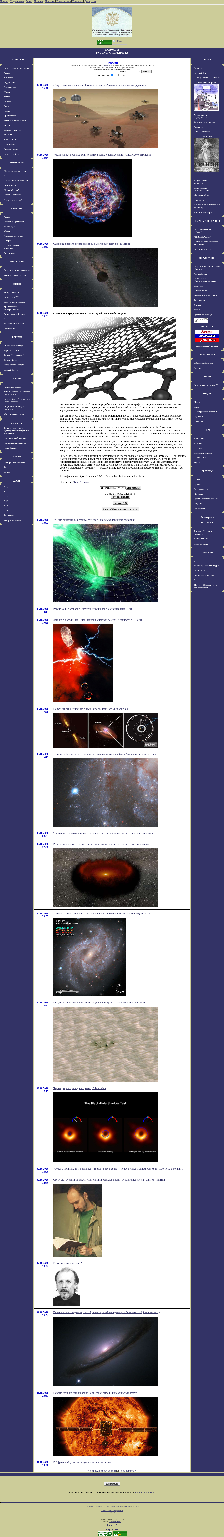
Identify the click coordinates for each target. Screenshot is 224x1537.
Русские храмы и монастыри (11, 246)
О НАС (207, 430)
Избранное (199, 503)
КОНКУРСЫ (16, 423)
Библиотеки (199, 508)
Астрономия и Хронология (16, 314)
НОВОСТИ (207, 552)
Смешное (198, 421)
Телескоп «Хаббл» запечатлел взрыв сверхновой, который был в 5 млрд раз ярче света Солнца (106, 754)
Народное (198, 416)
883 (101, 1470)
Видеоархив (9, 253)
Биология (198, 286)
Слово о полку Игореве (14, 302)
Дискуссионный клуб (13, 345)
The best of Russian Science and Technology (206, 586)
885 (110, 1470)
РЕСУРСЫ (207, 471)
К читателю (9, 77)
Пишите (38, 1)
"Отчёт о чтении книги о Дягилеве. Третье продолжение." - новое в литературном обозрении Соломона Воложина (118, 1168)
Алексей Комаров (115, 1522)
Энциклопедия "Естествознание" (202, 189)
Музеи (197, 402)
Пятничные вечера (12, 387)
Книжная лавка (11, 149)
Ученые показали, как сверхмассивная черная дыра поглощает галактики (94, 519)
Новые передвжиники (14, 221)
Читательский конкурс (15, 443)
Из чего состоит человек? (67, 1263)
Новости (50, 1)
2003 (6, 491)
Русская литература (203, 314)
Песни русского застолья (205, 411)
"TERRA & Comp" (202, 237)
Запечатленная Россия (14, 323)
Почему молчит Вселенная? (207, 77)
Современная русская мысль (17, 270)
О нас (29, 1)
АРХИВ (16, 481)
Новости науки (201, 570)
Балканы (7, 101)
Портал (4, 1)
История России (11, 292)
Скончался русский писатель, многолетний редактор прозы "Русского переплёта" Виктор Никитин (109, 1179)
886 (114, 1470)
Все (195, 561)
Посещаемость (201, 489)
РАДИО (207, 376)
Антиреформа (200, 274)
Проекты (198, 484)
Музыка (7, 231)
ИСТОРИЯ (17, 284)
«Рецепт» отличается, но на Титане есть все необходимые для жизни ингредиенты (99, 85)
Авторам (198, 443)
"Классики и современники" (16, 171)
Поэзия (7, 111)
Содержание (17, 1)
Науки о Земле (200, 290)
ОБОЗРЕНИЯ (17, 162)
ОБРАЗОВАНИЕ (207, 258)
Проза (6, 106)
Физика (197, 305)
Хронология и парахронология (11, 308)
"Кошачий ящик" (11, 190)
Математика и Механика (205, 295)
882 (97, 1470)
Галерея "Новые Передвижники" (112, 1511)
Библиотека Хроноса (203, 363)
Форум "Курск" (11, 360)
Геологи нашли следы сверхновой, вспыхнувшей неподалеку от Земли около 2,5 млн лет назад (106, 1312)
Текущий (8, 487)
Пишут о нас (200, 457)
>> (136, 1470)
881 (92, 1470)
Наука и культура (202, 131)
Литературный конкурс (15, 438)
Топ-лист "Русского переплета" (203, 532)
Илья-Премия (10, 448)
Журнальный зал (11, 154)
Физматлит (199, 200)
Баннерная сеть (201, 538)
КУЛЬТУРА (17, 208)
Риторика (8, 240)
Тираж (197, 463)
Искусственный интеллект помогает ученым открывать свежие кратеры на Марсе (99, 1002)
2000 (6, 505)
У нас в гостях (10, 139)
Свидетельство (108, 65)
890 (132, 1470)
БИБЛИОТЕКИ (207, 354)
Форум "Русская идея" (14, 355)
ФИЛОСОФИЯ (17, 261)
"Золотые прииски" (12, 194)
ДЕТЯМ (17, 456)
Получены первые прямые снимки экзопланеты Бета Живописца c (90, 708)
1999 (6, 510)
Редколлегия (199, 438)
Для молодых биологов (207, 346)
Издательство (10, 144)
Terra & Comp (81, 482)
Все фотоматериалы (13, 520)
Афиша (7, 73)
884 (105, 1470)
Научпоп (198, 368)
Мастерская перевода (14, 414)
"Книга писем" (10, 185)
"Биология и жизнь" (203, 249)
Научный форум (11, 350)
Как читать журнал (203, 453)
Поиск (197, 480)
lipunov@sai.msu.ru (144, 1492)
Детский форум (11, 370)
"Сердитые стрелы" (13, 200)
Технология (199, 300)
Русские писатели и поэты (206, 498)
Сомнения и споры (12, 130)
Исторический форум (14, 364)
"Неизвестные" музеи (13, 236)
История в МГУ (11, 297)
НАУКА (207, 60)
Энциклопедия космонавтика (200, 181)
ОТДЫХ (207, 393)
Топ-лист (77, 1)
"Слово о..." (9, 176)
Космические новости (204, 176)
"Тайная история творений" (16, 180)
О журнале (199, 448)
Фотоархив (9, 515)
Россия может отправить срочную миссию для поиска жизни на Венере (93, 608)
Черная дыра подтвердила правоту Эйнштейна (79, 1088)
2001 (6, 501)
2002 (6, 496)
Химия (197, 309)
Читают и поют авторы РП (206, 385)
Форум (7, 472)
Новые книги (10, 134)
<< (88, 1470)
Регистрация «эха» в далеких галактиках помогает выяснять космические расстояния (101, 844)
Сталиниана (9, 329)
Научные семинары (203, 212)
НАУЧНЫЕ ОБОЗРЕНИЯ (207, 221)
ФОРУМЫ (17, 337)
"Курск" (7, 92)
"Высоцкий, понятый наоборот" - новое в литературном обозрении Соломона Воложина (103, 833)
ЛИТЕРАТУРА (17, 60)
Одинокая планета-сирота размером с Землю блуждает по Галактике (91, 243)
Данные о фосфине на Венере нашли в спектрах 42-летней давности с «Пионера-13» (100, 619)
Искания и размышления (15, 120)
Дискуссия (90, 1)
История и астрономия (204, 122)
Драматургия (10, 115)
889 (128, 1470)
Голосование (63, 1)
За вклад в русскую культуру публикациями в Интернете (16, 431)
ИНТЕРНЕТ (207, 522)
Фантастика (9, 467)
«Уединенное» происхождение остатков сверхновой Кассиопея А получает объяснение (102, 154)
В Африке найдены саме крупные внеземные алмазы (83, 1462)
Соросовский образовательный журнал (205, 279)
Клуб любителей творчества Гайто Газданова (17, 400)
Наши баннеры (201, 544)
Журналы (198, 494)
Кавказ (7, 96)
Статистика (127, 1506)
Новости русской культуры (16, 68)
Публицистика (10, 87)
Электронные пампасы (14, 462)
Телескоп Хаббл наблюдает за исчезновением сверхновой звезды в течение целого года (102, 913)
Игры (196, 407)
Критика (8, 125)
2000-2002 (207, 136)
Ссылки (119, 1506)
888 (123, 1470)
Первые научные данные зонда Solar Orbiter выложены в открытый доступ (95, 1392)
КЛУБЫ (17, 378)
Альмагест (8, 319)
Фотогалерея (10, 226)
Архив (113, 1506)
